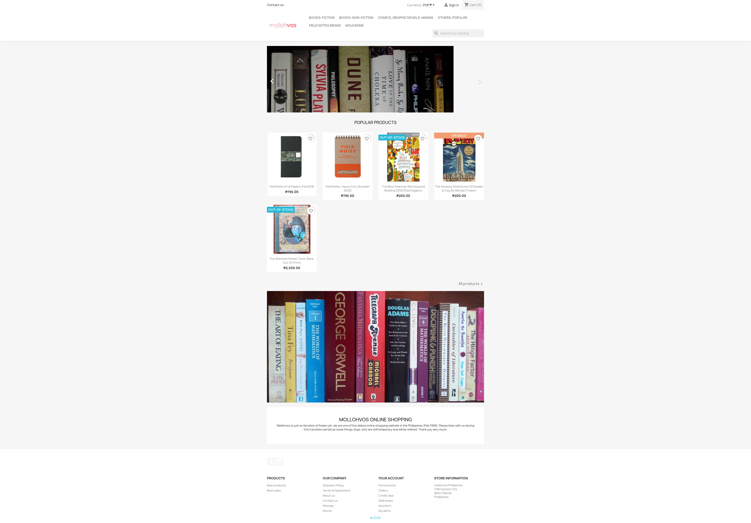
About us (329, 495)
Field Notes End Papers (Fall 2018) (292, 186)
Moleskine (354, 25)
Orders (383, 490)
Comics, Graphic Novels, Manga (405, 17)
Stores (327, 511)
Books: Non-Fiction (356, 17)
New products (276, 485)
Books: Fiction (322, 17)
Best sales (274, 490)
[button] (283, 79)
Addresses (385, 500)
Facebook (271, 461)
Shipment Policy (333, 485)
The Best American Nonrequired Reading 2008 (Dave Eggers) (403, 188)
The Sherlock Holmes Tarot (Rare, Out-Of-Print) (291, 260)
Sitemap (328, 506)
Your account (391, 478)
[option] (375, 79)
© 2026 (375, 518)
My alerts (384, 511)
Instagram (280, 461)
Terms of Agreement (336, 490)
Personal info (387, 485)
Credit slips (386, 495)
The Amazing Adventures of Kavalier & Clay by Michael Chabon (459, 188)
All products (471, 284)
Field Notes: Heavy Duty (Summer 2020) (348, 188)
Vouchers (384, 506)
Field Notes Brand (325, 25)
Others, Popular (452, 17)
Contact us (275, 5)
